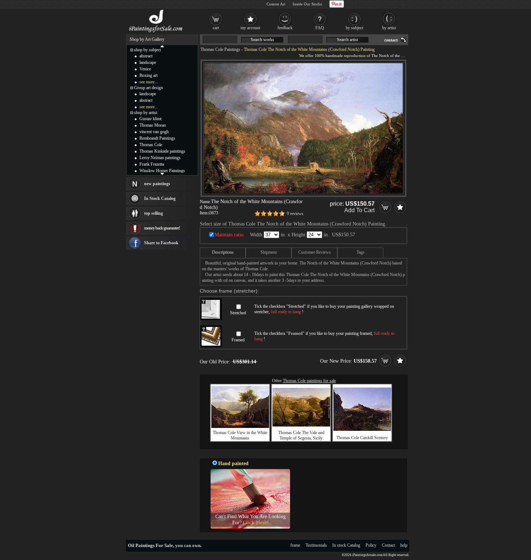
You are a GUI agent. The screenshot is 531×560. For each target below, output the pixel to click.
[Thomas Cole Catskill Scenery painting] (362, 429)
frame (295, 545)
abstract (145, 55)
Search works (262, 39)
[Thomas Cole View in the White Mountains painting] (240, 426)
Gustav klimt (150, 118)
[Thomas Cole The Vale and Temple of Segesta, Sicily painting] (301, 425)
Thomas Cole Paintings (220, 49)
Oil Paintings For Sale (150, 545)
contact (391, 40)
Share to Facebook (161, 242)
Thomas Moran (152, 125)
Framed (238, 339)
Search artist (347, 39)
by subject (354, 27)
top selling (153, 213)
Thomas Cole (150, 144)
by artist (389, 27)
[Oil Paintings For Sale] (156, 32)
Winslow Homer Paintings (162, 170)
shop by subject (147, 49)
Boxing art (148, 75)
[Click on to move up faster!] (162, 45)
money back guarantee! (162, 228)
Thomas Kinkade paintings (162, 151)
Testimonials (316, 545)
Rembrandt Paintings (157, 138)
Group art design (148, 87)
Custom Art (276, 4)
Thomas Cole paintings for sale (309, 380)
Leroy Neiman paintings (160, 157)
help (403, 545)
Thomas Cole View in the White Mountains (240, 435)
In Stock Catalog (160, 198)
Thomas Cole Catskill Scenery (362, 437)
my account (250, 27)
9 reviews (295, 213)
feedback (285, 27)
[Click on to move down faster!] (162, 173)
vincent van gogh (154, 131)
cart (216, 27)
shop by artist (145, 112)
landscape (147, 62)
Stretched (238, 312)
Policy (371, 545)
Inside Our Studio (307, 4)
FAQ (319, 27)
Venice (145, 68)
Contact (388, 545)
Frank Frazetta (151, 164)
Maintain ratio (229, 234)
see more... (148, 81)
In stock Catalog (346, 545)
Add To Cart (359, 210)
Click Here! (256, 522)
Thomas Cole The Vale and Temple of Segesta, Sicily (301, 435)
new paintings (157, 183)
